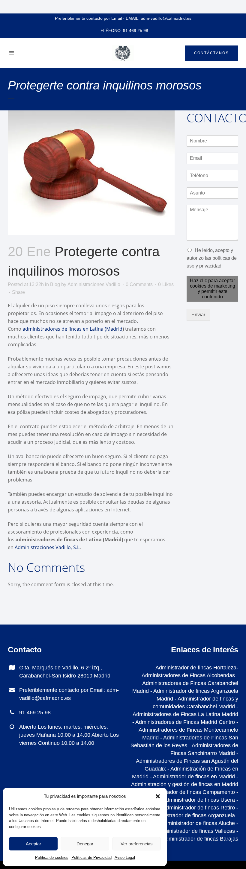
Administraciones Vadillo (94, 284)
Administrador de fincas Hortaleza (195, 668)
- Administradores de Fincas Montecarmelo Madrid (188, 730)
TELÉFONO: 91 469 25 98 (123, 30)
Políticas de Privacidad (91, 857)
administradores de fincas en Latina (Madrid (72, 329)
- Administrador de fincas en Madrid (191, 777)
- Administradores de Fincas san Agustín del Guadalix (187, 761)
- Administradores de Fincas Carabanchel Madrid (185, 683)
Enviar (198, 314)
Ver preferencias (137, 843)
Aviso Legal (125, 857)
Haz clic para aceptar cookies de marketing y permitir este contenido (212, 288)
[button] (158, 796)
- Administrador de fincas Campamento (188, 792)
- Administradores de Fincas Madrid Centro (183, 722)
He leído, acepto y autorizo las (212, 258)
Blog (55, 284)
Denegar (84, 843)
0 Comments (139, 284)
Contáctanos (211, 53)
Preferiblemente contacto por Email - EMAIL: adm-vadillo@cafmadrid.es (123, 18)
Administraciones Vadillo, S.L (47, 547)
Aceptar (33, 843)
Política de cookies (51, 857)
